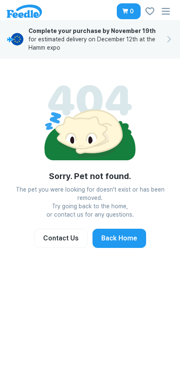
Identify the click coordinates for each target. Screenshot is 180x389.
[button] (129, 11)
